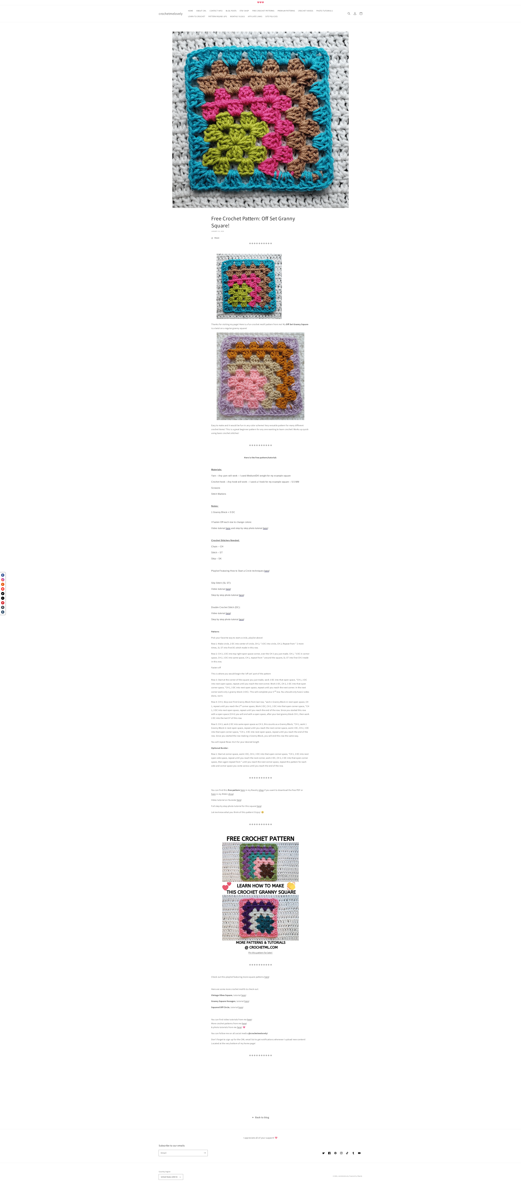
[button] (349, 14)
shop (261, 790)
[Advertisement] (81, 1087)
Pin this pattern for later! (260, 952)
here (243, 790)
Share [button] (216, 238)
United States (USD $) (169, 1177)
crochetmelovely (343, 1176)
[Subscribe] (205, 1153)
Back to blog (262, 1117)
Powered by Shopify (355, 1176)
